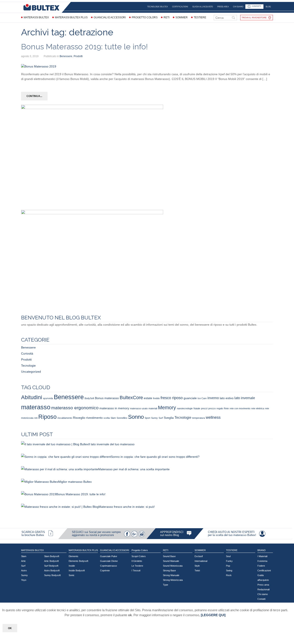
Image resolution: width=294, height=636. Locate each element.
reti (35, 418)
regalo (220, 408)
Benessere (66, 56)
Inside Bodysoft (77, 570)
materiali (153, 408)
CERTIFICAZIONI (180, 6)
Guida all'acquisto (263, 577)
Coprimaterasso (108, 565)
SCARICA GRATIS (33, 532)
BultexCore (131, 397)
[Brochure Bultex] (50, 533)
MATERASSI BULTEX (36, 17)
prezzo (212, 408)
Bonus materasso (107, 398)
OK (10, 628)
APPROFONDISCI (171, 532)
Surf (161, 418)
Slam (113, 418)
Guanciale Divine (109, 561)
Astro (24, 570)
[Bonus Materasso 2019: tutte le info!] (38, 66)
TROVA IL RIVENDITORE (254, 17)
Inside (72, 565)
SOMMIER (181, 17)
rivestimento (94, 417)
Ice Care (202, 398)
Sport (147, 418)
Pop (228, 565)
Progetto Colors (145, 17)
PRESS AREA (223, 6)
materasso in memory (114, 408)
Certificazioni (264, 570)
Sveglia (169, 417)
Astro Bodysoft (52, 570)
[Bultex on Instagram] (141, 534)
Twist (197, 570)
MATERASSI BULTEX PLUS (71, 17)
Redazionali (263, 589)
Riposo (47, 417)
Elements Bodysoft (78, 561)
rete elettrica (257, 408)
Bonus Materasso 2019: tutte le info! (84, 46)
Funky (229, 561)
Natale (196, 408)
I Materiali (262, 556)
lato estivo (227, 398)
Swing (229, 570)
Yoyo (23, 580)
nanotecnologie (185, 408)
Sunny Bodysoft (52, 575)
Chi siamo (262, 594)
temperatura (198, 418)
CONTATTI (256, 6)
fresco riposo (172, 397)
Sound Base (169, 556)
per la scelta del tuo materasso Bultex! (232, 535)
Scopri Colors (139, 556)
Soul (228, 556)
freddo (156, 398)
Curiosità (27, 353)
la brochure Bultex (33, 535)
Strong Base (169, 570)
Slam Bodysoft (51, 556)
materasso (35, 407)
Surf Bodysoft (51, 565)
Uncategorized (31, 371)
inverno (213, 398)
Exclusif (199, 556)
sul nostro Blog (169, 535)
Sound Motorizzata (173, 565)
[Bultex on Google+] (134, 534)
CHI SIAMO (238, 6)
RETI (166, 17)
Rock (229, 575)
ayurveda (48, 398)
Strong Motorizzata (173, 580)
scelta (107, 418)
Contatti (261, 599)
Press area (263, 584)
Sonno (136, 417)
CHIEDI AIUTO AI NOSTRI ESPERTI (231, 532)
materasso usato (139, 408)
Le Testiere (137, 565)
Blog (268, 6)
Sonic (71, 575)
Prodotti (78, 56)
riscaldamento (64, 418)
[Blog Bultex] (189, 533)
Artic (23, 561)
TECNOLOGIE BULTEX (157, 6)
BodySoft (89, 398)
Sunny (154, 418)
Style (197, 565)
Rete (226, 408)
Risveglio (79, 417)
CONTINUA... (34, 96)
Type (165, 584)
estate (148, 398)
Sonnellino (122, 418)
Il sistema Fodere (262, 563)
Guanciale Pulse (108, 556)
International (201, 561)
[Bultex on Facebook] (127, 534)
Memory (167, 407)
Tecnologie (28, 365)
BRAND (261, 550)
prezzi (204, 408)
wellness (213, 417)
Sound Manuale (171, 561)
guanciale (190, 398)
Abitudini (31, 397)
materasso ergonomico (75, 407)
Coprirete (105, 570)
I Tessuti (136, 570)
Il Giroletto (137, 561)
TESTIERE (200, 17)
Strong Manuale (171, 575)
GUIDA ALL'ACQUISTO (202, 6)
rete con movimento (240, 408)
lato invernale (244, 398)
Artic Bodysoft (51, 561)
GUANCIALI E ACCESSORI (110, 17)
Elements (73, 556)
